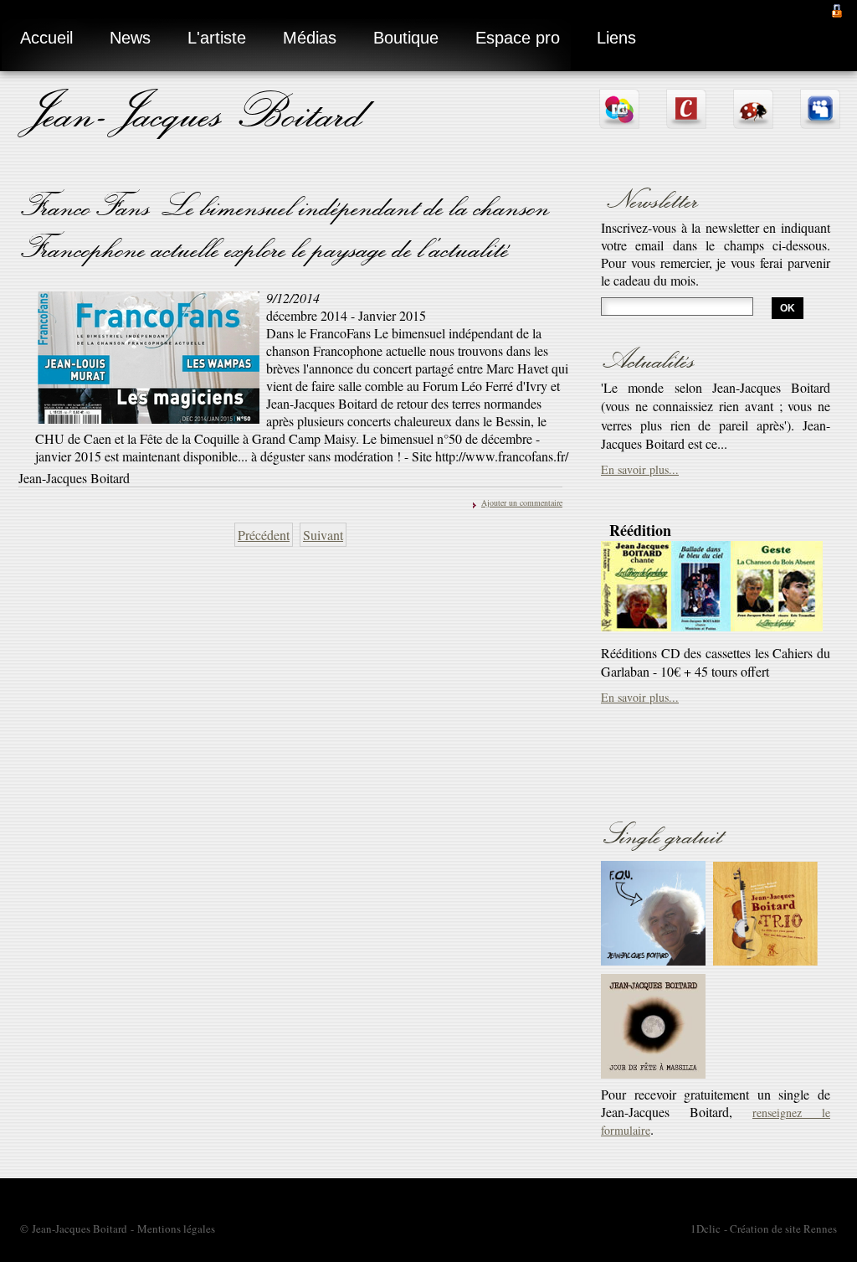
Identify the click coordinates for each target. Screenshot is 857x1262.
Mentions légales (176, 1228)
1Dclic (705, 1228)
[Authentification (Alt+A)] (837, 9)
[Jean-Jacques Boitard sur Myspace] (820, 122)
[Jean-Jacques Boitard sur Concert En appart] (686, 122)
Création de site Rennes (783, 1228)
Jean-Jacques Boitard (194, 111)
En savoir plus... (640, 390)
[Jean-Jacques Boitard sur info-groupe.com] (619, 122)
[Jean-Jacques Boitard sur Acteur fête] (753, 122)
